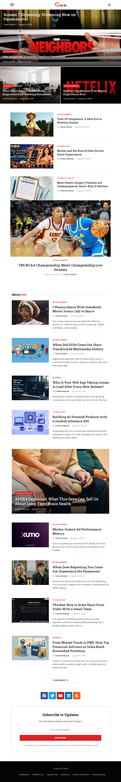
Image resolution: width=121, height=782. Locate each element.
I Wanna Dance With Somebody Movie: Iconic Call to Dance (77, 309)
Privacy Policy (79, 745)
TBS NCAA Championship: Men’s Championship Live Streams (61, 267)
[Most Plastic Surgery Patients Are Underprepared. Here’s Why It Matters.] (31, 188)
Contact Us (24, 774)
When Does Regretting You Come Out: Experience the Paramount (78, 569)
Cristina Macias (10, 98)
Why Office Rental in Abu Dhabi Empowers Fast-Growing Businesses (27, 92)
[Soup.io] (60, 5)
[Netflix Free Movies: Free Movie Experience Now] (91, 85)
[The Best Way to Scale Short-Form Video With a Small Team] (30, 610)
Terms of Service (81, 774)
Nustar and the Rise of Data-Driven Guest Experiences (80, 152)
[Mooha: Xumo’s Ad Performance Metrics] (30, 535)
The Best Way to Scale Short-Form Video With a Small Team (78, 607)
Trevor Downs (9, 24)
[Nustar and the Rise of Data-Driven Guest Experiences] (31, 156)
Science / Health (65, 178)
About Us (65, 774)
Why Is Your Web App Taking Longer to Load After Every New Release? (81, 384)
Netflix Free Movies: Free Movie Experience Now (84, 92)
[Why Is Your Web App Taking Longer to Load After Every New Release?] (30, 388)
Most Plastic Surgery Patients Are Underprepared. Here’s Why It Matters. (82, 184)
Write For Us (38, 774)
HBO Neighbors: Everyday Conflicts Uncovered (34, 56)
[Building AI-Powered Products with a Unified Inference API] (30, 422)
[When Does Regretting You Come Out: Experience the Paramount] (30, 572)
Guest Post (52, 774)
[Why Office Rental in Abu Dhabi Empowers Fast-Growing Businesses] (30, 85)
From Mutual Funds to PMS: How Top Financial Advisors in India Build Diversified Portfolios (81, 646)
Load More (59, 680)
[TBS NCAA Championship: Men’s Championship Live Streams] (60, 228)
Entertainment (11, 51)
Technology (63, 146)
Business (8, 86)
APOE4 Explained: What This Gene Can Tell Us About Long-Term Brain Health (56, 501)
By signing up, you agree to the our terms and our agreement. (62, 745)
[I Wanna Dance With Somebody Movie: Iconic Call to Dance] (30, 312)
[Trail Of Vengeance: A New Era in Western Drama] (31, 124)
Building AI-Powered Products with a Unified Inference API (80, 419)
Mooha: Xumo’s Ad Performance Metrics (77, 531)
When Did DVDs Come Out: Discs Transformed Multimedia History (78, 347)
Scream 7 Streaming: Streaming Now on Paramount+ (40, 17)
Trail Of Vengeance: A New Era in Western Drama (79, 120)
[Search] (109, 4)
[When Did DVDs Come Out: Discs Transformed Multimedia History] (30, 350)
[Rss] (76, 695)
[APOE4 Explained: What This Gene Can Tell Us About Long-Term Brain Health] (60, 481)
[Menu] (12, 4)
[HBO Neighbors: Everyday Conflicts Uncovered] (60, 48)
